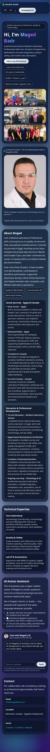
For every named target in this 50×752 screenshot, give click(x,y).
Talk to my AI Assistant (16, 61)
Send (41, 664)
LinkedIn (10, 727)
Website (28, 727)
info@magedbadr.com (15, 702)
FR (11, 10)
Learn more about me (15, 67)
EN (5, 10)
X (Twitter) (19, 727)
